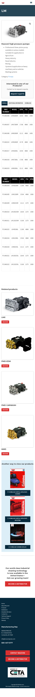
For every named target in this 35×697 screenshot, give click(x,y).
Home (3, 603)
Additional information (16, 103)
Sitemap (3, 620)
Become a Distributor (17, 584)
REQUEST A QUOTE (17, 94)
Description (4, 103)
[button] (30, 24)
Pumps (10, 77)
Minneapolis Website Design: (13, 686)
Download (28, 103)
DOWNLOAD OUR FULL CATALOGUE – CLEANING (18, 493)
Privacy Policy (5, 618)
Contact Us (4, 614)
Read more (5, 322)
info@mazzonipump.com (8, 639)
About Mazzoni (5, 606)
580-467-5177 (7, 643)
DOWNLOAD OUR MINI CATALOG (18, 547)
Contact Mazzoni (17, 653)
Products (3, 608)
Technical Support (6, 616)
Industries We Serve (6, 612)
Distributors (4, 610)
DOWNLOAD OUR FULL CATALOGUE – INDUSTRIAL (18, 519)
